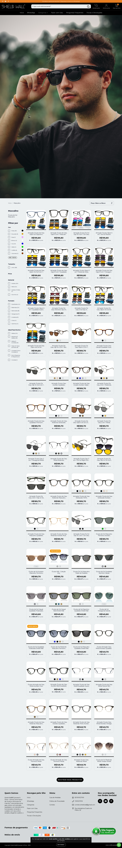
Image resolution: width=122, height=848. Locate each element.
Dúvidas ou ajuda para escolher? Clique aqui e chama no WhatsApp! (61, 1)
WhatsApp (31, 13)
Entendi (61, 844)
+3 (85, 491)
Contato (52, 805)
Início (22, 13)
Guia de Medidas (55, 797)
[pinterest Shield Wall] (8, 1)
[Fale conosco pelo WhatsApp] (119, 845)
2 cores (36, 566)
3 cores (81, 227)
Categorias (42, 13)
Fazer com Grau (57, 13)
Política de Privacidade (57, 801)
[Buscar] (88, 6)
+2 (60, 340)
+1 (105, 340)
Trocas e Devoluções (94, 13)
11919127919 (79, 801)
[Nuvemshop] (111, 845)
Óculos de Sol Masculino (12, 216)
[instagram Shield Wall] (2, 1)
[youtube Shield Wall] (5, 1)
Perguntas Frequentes (74, 13)
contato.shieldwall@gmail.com (85, 805)
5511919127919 (79, 797)
